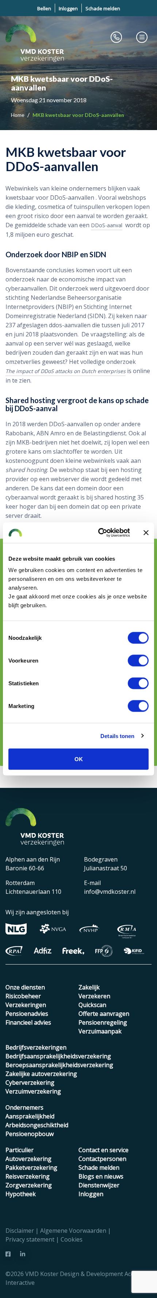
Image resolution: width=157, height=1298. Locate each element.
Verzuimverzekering (33, 1091)
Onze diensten (25, 987)
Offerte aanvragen (103, 1014)
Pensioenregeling (102, 1022)
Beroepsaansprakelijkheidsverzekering (59, 1065)
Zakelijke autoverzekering (41, 1074)
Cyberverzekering (29, 1082)
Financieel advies (28, 1022)
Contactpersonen (102, 1159)
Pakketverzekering (31, 1168)
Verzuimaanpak (100, 1031)
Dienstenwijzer (98, 1185)
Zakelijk (89, 987)
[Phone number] (116, 37)
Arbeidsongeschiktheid (36, 1125)
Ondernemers (24, 1107)
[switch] (138, 661)
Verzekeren (94, 996)
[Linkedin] (22, 1254)
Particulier (19, 1150)
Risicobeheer (23, 996)
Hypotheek (20, 1194)
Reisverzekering (27, 1176)
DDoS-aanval (106, 225)
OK (78, 759)
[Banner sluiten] (146, 532)
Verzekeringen (25, 1005)
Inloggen (68, 8)
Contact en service (103, 1150)
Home (18, 115)
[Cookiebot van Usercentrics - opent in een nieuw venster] (99, 533)
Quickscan (92, 1005)
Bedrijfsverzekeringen (35, 1047)
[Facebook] (8, 1254)
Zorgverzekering (28, 1185)
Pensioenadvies (26, 1014)
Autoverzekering (28, 1159)
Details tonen (117, 736)
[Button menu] (142, 37)
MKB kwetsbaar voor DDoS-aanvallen (78, 115)
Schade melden (102, 8)
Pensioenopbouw (29, 1134)
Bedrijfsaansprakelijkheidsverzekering (58, 1056)
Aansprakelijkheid (29, 1116)
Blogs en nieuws (100, 1176)
